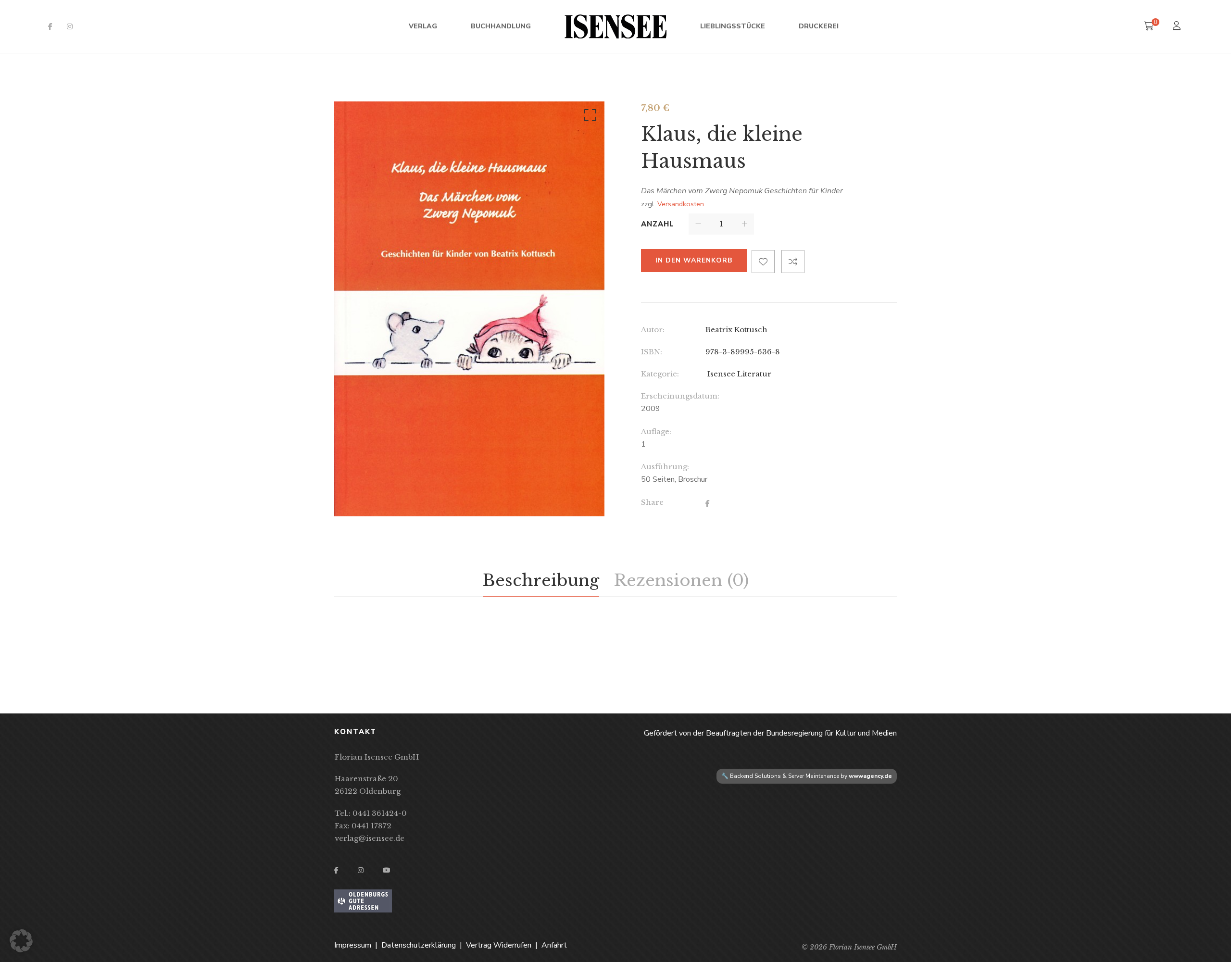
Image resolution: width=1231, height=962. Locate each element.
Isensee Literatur (738, 373)
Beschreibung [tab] (541, 580)
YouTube (386, 870)
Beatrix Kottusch (736, 329)
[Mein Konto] (1178, 26)
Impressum (352, 945)
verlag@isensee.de (369, 838)
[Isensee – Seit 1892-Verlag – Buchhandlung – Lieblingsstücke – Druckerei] (615, 26)
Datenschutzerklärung (418, 945)
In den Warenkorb (693, 260)
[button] (588, 117)
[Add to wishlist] (763, 261)
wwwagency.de (870, 776)
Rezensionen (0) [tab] (681, 580)
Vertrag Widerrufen (498, 945)
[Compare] (792, 261)
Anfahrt (554, 945)
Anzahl (657, 224)
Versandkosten (680, 204)
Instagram (70, 26)
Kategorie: (660, 373)
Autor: (653, 329)
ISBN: (651, 351)
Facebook (50, 26)
